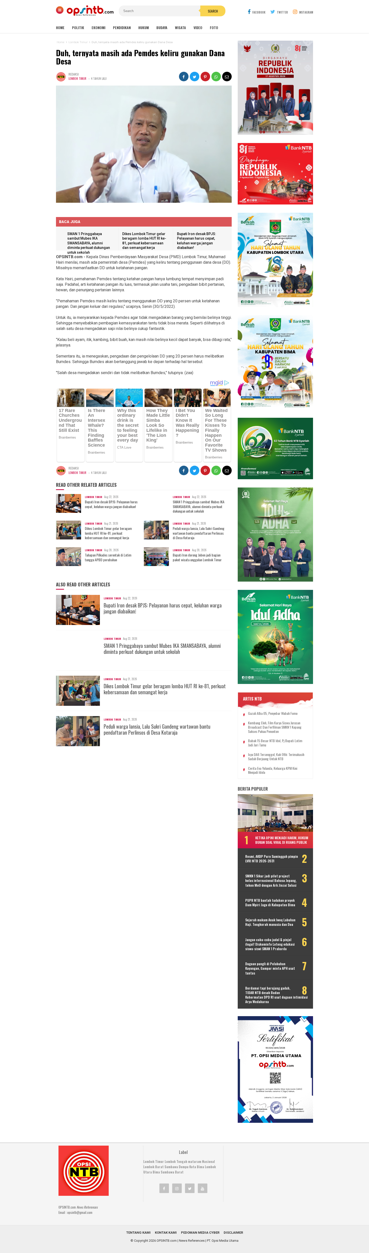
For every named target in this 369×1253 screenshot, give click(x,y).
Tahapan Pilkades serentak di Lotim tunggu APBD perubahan (108, 557)
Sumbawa (171, 1166)
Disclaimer (233, 1232)
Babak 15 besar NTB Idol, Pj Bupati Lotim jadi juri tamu (275, 743)
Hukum (143, 27)
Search (213, 11)
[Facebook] (164, 1188)
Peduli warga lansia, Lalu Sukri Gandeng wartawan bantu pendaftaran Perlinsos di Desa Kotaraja (198, 533)
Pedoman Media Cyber (200, 1232)
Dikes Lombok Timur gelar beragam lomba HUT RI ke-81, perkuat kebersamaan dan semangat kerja (108, 533)
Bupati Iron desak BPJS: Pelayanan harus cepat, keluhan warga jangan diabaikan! (111, 504)
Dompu (184, 1166)
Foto (214, 27)
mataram (194, 1161)
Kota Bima (196, 1166)
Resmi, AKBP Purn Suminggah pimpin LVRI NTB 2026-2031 (271, 858)
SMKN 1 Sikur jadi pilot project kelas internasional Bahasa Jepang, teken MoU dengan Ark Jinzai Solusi (270, 880)
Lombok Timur (77, 79)
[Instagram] (177, 1188)
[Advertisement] (266, 1177)
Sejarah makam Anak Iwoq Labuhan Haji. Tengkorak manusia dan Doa (270, 922)
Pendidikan (122, 27)
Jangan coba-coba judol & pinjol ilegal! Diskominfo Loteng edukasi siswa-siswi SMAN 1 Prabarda (270, 944)
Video (198, 27)
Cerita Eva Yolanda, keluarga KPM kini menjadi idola (272, 770)
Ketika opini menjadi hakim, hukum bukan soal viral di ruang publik (281, 840)
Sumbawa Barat (172, 1171)
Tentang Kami (138, 1232)
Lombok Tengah (176, 1161)
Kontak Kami (166, 1232)
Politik (78, 27)
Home (60, 27)
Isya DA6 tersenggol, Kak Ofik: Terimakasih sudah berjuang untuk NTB (276, 756)
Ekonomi (98, 27)
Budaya (161, 27)
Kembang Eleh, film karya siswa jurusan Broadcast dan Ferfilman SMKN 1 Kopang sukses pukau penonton (274, 727)
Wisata (180, 27)
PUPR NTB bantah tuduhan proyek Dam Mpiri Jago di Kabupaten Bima (270, 902)
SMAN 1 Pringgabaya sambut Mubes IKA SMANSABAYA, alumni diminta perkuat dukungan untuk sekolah (88, 243)
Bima (156, 1171)
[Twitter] (190, 1188)
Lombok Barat (153, 1166)
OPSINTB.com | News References (181, 1240)
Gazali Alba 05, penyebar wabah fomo (272, 713)
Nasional (208, 1161)
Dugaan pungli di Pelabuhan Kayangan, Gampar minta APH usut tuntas (270, 968)
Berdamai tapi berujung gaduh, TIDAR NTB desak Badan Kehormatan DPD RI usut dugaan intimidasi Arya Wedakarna (276, 995)
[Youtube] (202, 1188)
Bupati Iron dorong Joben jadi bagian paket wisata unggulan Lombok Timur (197, 557)
